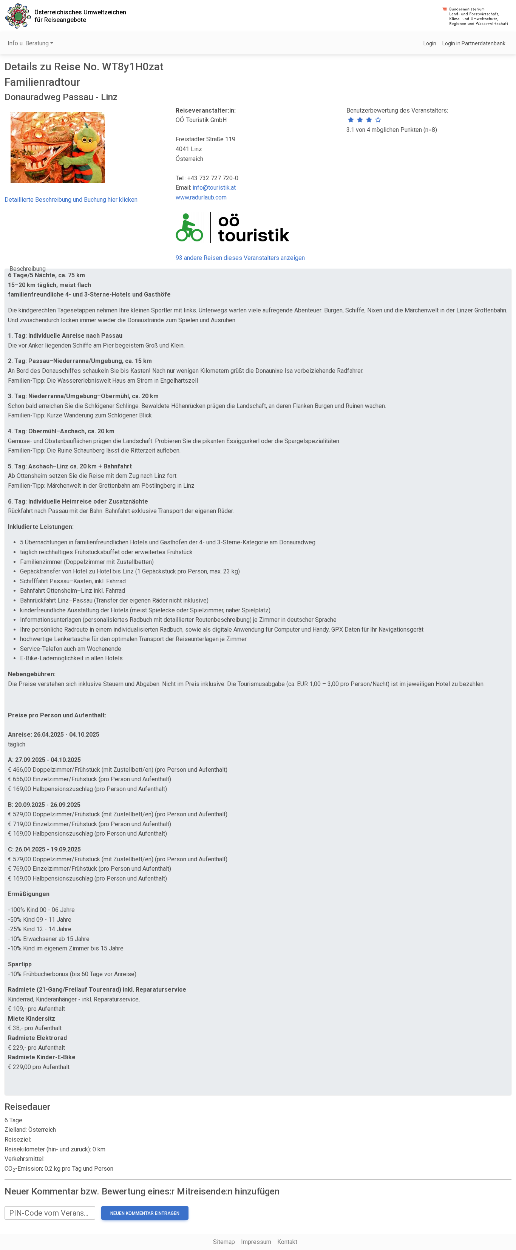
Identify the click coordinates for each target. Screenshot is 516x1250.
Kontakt (287, 1241)
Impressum (256, 1241)
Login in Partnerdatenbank (473, 43)
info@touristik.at (214, 187)
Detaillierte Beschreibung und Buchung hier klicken (71, 199)
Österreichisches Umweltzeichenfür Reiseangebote (80, 16)
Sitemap (224, 1241)
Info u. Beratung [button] (28, 43)
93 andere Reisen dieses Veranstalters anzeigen (240, 257)
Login (429, 43)
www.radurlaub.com (201, 197)
